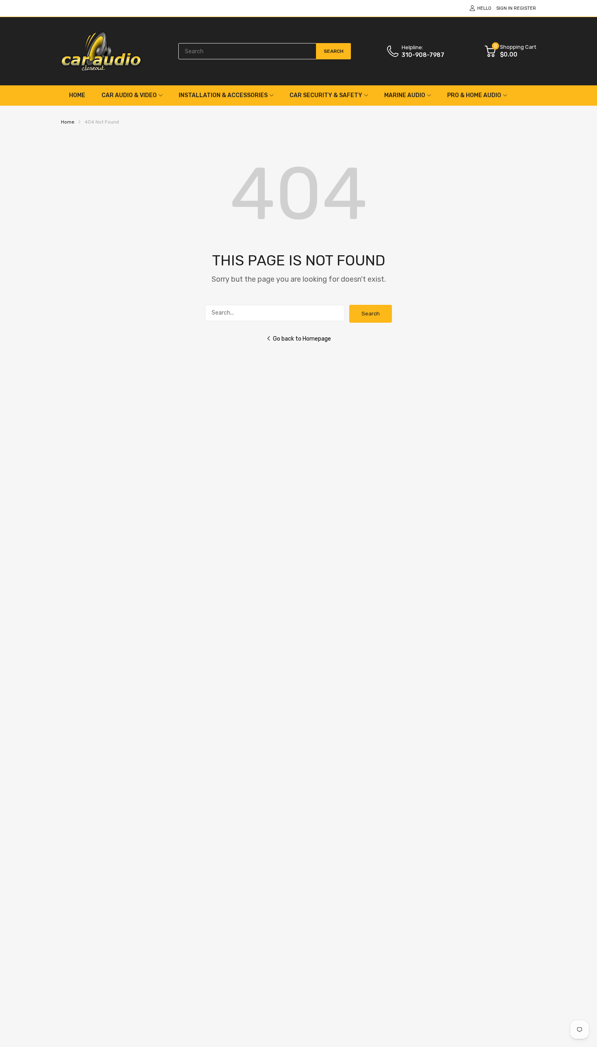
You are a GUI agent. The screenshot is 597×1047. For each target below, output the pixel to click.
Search (370, 314)
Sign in (504, 8)
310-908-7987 (423, 55)
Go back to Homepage (302, 338)
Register (525, 8)
